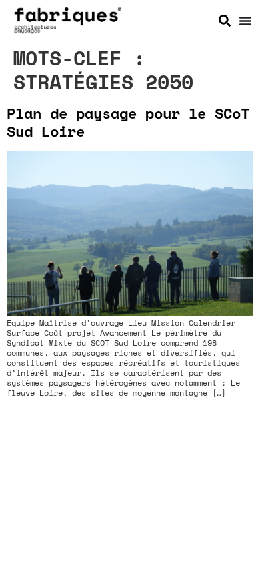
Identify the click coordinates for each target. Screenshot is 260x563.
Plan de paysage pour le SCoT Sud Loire (128, 121)
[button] (224, 20)
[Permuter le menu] (245, 20)
